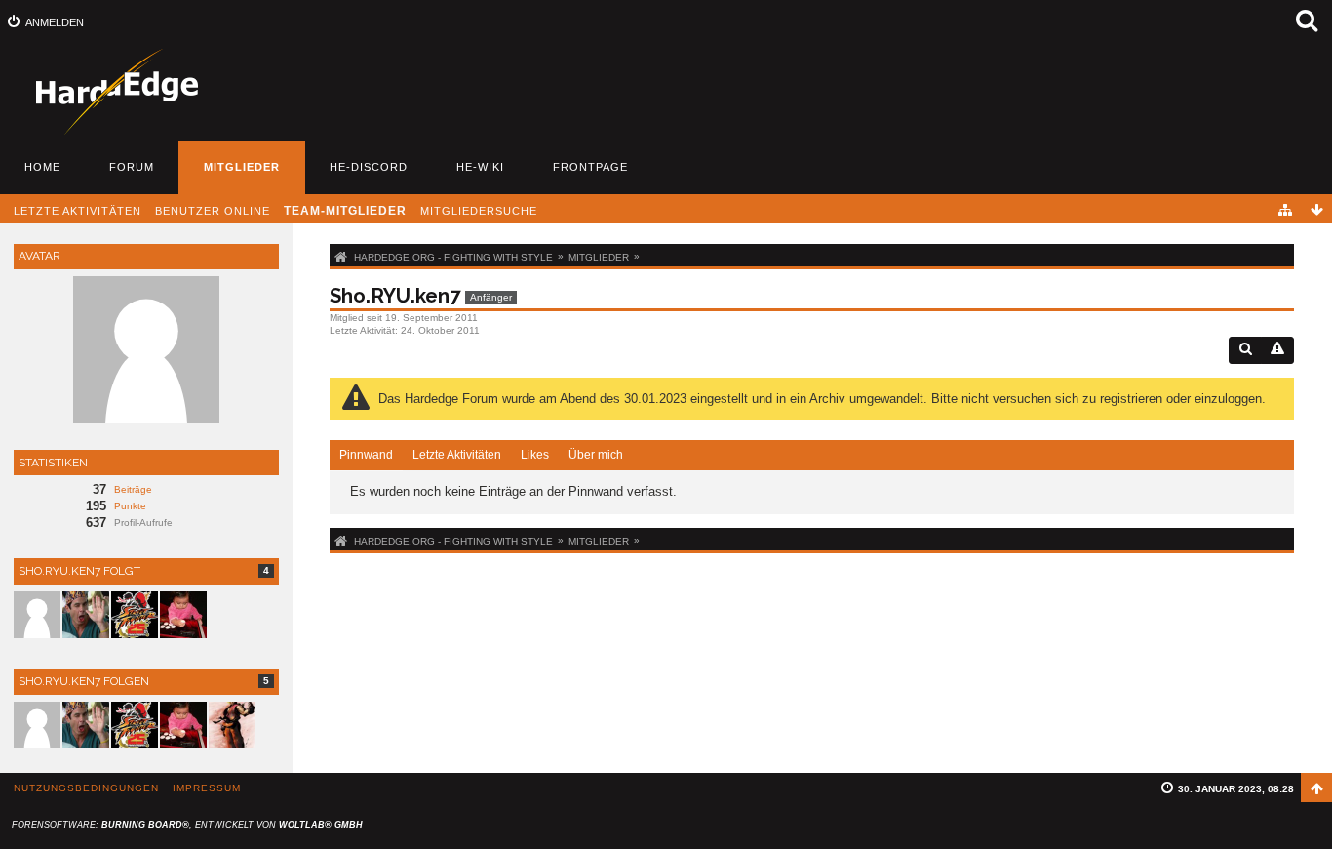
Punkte (130, 506)
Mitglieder (242, 167)
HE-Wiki (480, 167)
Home (42, 167)
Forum (131, 167)
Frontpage (590, 167)
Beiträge (133, 489)
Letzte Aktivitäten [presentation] (456, 455)
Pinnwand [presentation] (366, 455)
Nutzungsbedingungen (86, 788)
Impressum (207, 788)
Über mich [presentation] (595, 455)
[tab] (366, 455)
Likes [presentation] (535, 455)
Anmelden (54, 22)
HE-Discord (369, 167)
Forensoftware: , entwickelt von (187, 824)
